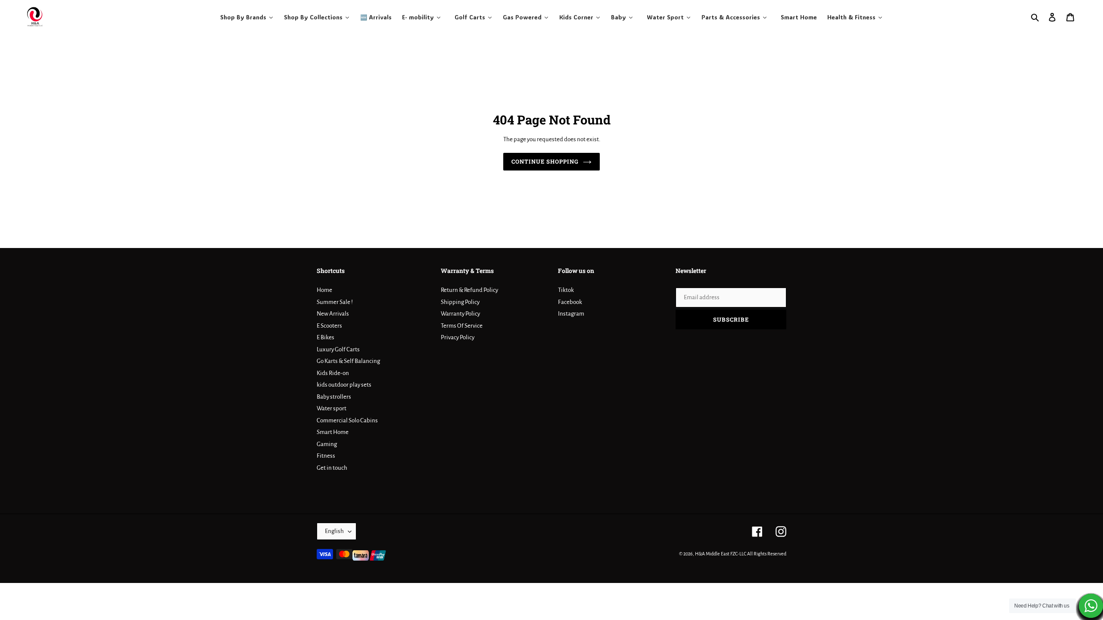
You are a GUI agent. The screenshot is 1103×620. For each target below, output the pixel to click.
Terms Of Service (462, 325)
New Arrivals (333, 313)
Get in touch (332, 468)
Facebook (570, 302)
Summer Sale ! (335, 302)
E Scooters (329, 325)
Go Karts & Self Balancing (348, 361)
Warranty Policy (460, 313)
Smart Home (333, 432)
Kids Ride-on (333, 373)
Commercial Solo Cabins (347, 420)
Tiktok (566, 290)
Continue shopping (545, 161)
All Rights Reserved (766, 553)
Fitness (326, 456)
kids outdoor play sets (344, 384)
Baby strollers (334, 397)
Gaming (327, 444)
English (334, 531)
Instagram (571, 313)
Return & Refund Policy (469, 290)
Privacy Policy (457, 337)
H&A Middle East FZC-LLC (720, 553)
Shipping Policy (460, 302)
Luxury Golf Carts (338, 349)
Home (324, 290)
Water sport (331, 408)
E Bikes (325, 337)
